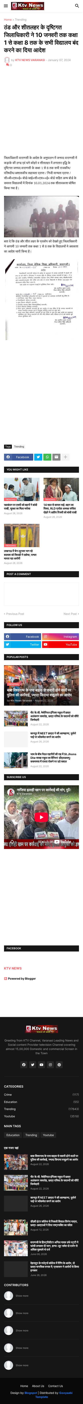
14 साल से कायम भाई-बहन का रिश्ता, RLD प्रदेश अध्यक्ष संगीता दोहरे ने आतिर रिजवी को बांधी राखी (60, 508)
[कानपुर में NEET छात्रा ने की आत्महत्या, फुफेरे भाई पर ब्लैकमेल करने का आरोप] (16, 739)
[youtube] (41, 1064)
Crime (41, 1094)
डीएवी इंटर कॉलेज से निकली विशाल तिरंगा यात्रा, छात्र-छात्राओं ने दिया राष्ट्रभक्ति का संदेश (54, 1223)
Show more (22, 1295)
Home (8, 19)
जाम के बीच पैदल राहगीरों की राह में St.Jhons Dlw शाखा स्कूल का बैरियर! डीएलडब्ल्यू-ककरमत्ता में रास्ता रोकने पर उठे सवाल (53, 757)
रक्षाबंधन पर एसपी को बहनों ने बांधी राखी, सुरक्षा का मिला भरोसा (20, 506)
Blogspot (31, 1392)
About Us (38, 1386)
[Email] (56, 457)
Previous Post (15, 613)
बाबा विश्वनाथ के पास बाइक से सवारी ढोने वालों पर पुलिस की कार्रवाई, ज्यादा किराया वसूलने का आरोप (54, 1157)
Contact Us (55, 1386)
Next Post (70, 613)
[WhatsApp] (47, 457)
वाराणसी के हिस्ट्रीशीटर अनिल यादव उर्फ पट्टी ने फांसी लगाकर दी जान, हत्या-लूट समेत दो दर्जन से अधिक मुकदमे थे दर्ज (54, 1245)
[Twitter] (38, 457)
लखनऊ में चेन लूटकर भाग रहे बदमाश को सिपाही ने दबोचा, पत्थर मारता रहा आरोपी (20, 554)
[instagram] (50, 1064)
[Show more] (65, 457)
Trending (21, 19)
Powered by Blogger (22, 978)
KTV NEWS (13, 968)
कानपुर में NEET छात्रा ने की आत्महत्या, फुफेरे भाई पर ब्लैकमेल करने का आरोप (53, 735)
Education (41, 1102)
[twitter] (32, 1064)
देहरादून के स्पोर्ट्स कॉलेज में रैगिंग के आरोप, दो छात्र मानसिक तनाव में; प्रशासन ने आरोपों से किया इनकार (54, 1266)
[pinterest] (59, 1064)
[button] (5, 6)
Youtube (41, 1116)
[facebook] (23, 1064)
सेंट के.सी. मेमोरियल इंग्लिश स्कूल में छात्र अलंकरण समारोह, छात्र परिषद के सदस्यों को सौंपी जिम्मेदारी (54, 716)
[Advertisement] (41, 113)
